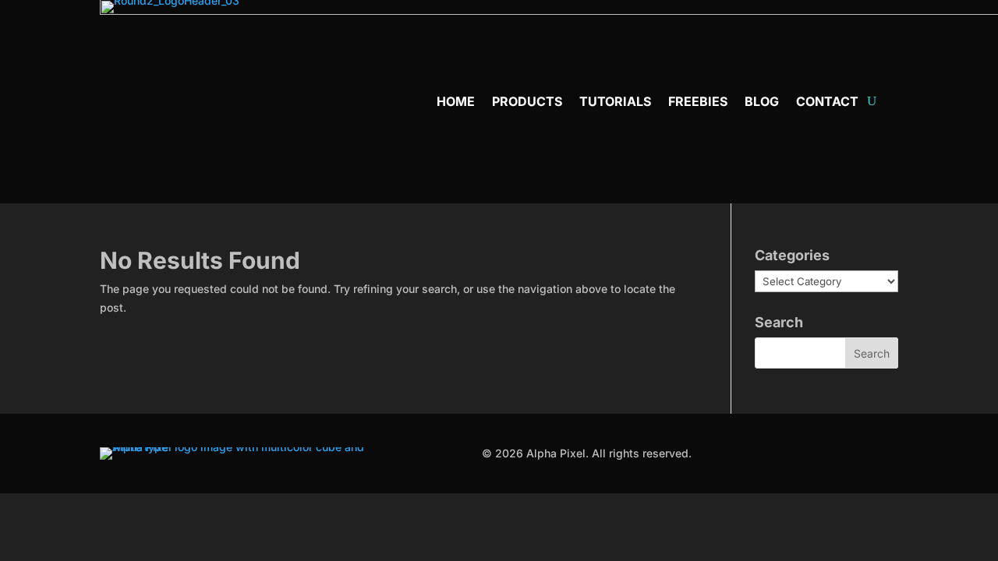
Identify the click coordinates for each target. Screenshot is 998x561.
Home (456, 102)
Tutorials (615, 102)
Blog (762, 102)
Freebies (697, 102)
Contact (827, 102)
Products (527, 102)
